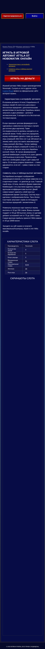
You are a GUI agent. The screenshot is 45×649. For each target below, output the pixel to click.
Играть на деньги (22, 78)
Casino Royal (8, 91)
